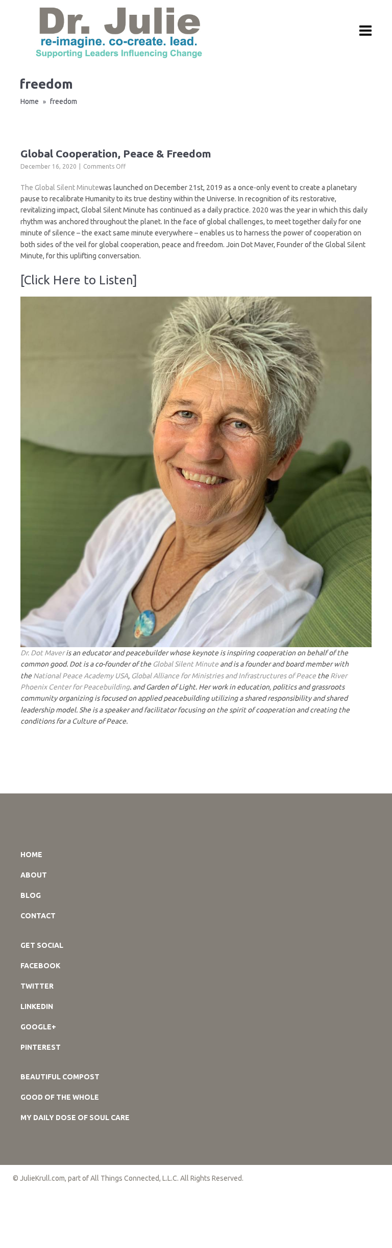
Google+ (38, 1027)
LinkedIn (36, 1006)
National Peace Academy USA (80, 676)
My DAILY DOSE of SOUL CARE (75, 1117)
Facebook (40, 966)
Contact (38, 916)
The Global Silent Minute (59, 187)
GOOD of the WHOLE (59, 1097)
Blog (30, 895)
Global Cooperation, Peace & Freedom (115, 153)
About (33, 875)
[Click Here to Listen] (78, 280)
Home (29, 101)
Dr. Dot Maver (42, 653)
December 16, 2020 (48, 166)
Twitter (37, 986)
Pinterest (40, 1047)
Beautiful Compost (60, 1077)
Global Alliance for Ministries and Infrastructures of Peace (223, 676)
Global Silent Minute (185, 664)
